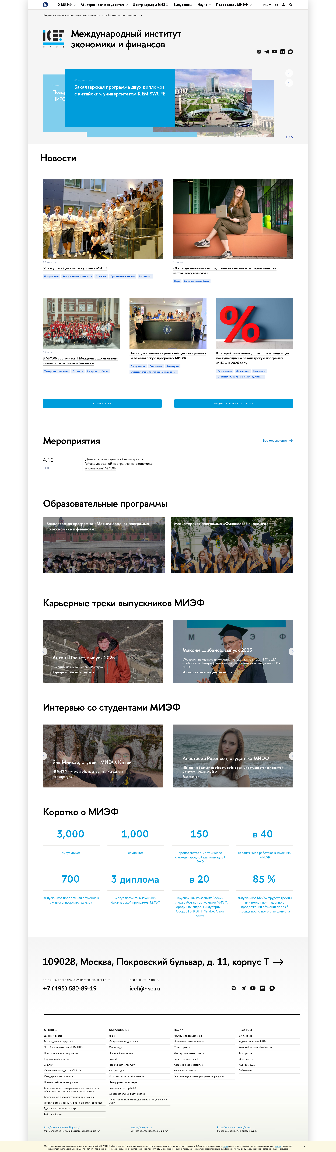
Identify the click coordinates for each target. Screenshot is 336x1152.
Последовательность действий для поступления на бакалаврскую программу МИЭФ (168, 355)
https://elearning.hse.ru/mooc (234, 1127)
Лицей (112, 1035)
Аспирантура (116, 1070)
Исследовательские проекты (190, 1041)
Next (289, 83)
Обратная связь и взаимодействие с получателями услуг (138, 1101)
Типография (245, 1053)
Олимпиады (115, 1047)
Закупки (48, 1064)
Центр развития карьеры (123, 1082)
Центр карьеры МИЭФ (151, 4)
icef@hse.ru (145, 988)
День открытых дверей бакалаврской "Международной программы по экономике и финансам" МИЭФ (119, 463)
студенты (101, 276)
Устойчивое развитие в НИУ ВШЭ (63, 1047)
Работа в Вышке (53, 1114)
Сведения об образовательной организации (69, 1096)
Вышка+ (113, 1059)
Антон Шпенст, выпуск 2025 (83, 657)
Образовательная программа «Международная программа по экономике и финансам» (154, 371)
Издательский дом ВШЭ (252, 1041)
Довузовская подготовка (123, 1041)
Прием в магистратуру (122, 1064)
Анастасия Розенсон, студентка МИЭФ (226, 758)
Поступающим (51, 276)
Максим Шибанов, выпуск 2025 (217, 650)
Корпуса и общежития (56, 1059)
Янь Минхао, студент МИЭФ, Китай (92, 762)
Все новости (102, 403)
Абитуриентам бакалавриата (77, 276)
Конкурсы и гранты (185, 1070)
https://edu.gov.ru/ (141, 1127)
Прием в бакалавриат (121, 1053)
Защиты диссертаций (186, 1059)
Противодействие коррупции (61, 1082)
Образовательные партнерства (127, 1093)
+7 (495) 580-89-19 (70, 988)
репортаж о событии (97, 371)
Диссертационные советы (189, 1053)
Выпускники (183, 4)
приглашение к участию (123, 276)
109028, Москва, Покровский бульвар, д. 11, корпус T (156, 961)
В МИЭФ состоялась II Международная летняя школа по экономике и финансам (80, 360)
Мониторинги (182, 1047)
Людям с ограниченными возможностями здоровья (73, 1102)
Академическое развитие (188, 1064)
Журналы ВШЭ (247, 1064)
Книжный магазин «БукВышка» (255, 1047)
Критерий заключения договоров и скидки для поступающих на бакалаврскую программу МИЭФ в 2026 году (252, 358)
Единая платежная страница (60, 1108)
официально (155, 366)
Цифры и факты (53, 1035)
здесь (225, 1146)
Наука (177, 281)
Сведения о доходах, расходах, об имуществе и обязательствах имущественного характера (71, 1089)
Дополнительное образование (126, 1076)
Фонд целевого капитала (58, 1076)
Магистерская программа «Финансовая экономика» (222, 523)
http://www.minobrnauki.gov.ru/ (61, 1127)
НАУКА (179, 1030)
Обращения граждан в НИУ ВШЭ (62, 1070)
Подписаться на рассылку (233, 403)
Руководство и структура (59, 1041)
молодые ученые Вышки (196, 281)
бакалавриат (145, 276)
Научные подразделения (188, 1035)
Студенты (78, 371)
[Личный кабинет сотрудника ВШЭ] (283, 5)
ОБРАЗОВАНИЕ (119, 1030)
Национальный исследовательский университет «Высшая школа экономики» (92, 15)
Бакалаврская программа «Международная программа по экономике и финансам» (97, 526)
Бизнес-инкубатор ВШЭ (122, 1088)
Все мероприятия (275, 440)
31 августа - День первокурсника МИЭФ (75, 268)
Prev (289, 73)
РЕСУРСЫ (245, 1030)
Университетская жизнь (56, 371)
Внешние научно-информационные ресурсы (199, 1076)
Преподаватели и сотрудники (61, 1053)
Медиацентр (246, 1059)
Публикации (245, 1070)
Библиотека (245, 1035)
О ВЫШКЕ (50, 1030)
